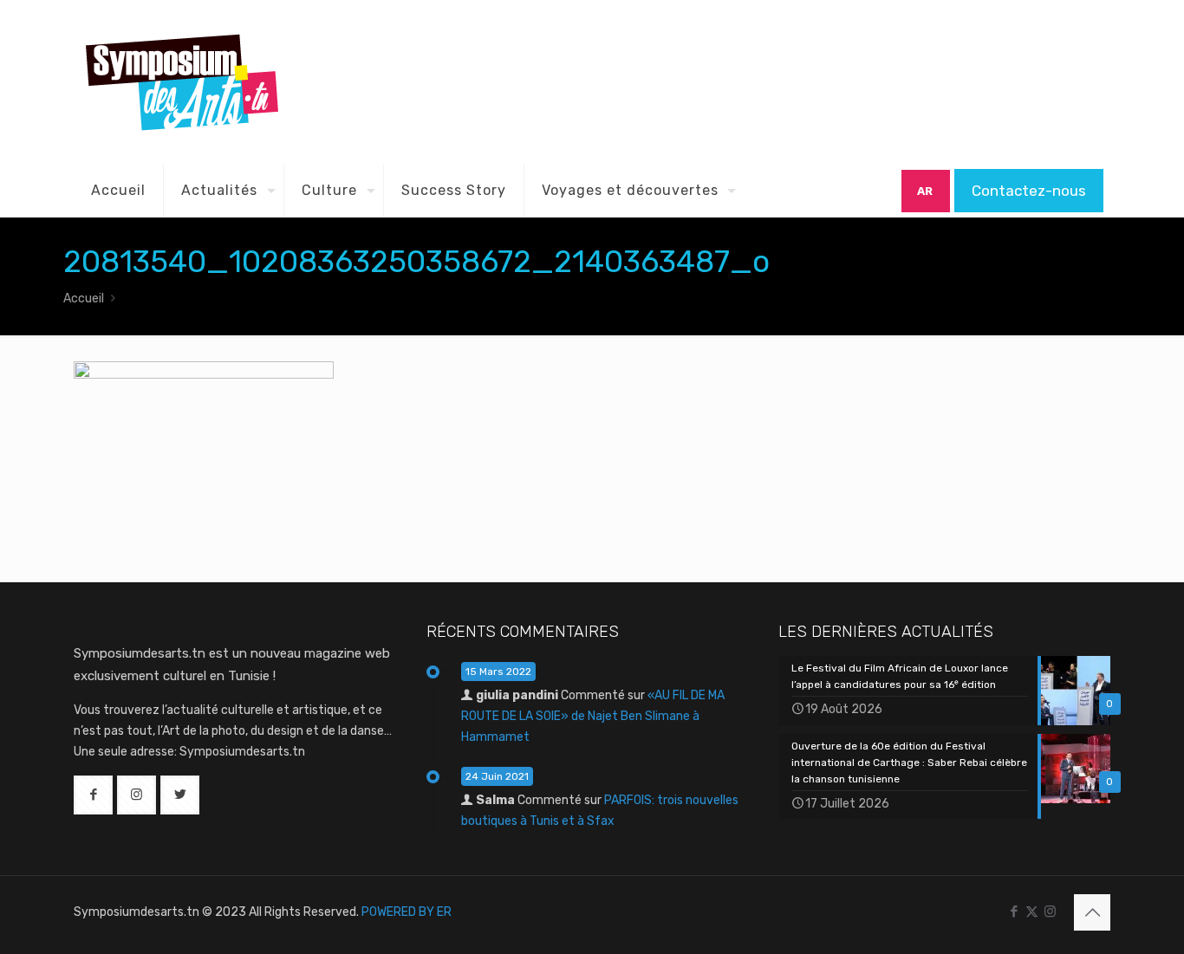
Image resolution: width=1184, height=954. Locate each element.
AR (925, 191)
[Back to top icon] (1092, 912)
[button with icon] (93, 795)
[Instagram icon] (1050, 911)
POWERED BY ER (406, 912)
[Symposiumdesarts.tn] (182, 82)
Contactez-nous (1029, 190)
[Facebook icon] (1013, 911)
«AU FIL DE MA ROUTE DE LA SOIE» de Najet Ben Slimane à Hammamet (593, 716)
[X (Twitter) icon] (1031, 911)
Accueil (83, 298)
